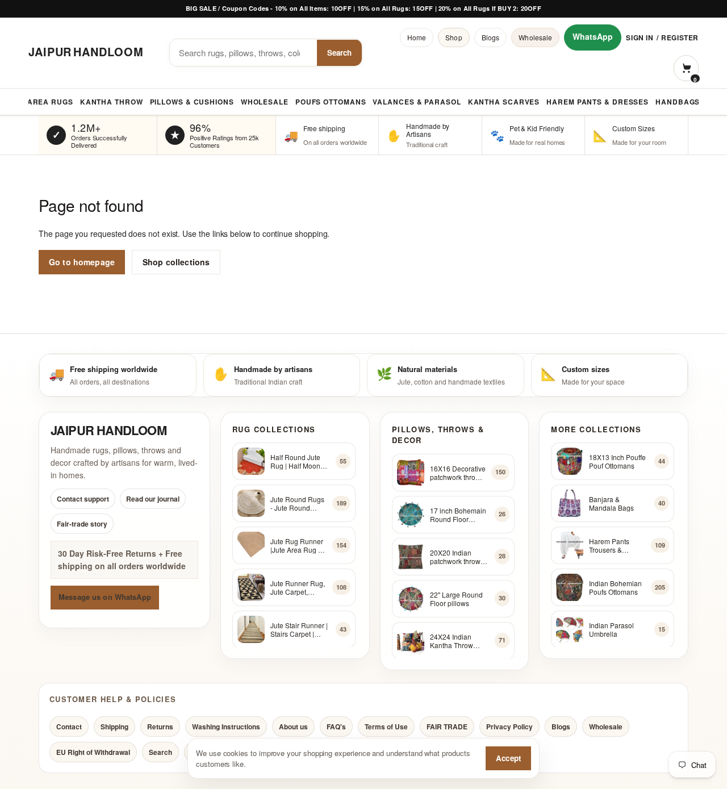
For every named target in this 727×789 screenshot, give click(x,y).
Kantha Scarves (504, 102)
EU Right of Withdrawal (93, 752)
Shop (453, 37)
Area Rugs (50, 102)
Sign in (639, 37)
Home (416, 37)
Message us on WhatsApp (105, 597)
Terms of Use (386, 726)
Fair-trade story (82, 524)
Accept (508, 758)
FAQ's (336, 726)
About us (293, 726)
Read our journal (152, 499)
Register (680, 37)
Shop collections (176, 262)
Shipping (114, 726)
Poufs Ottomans (330, 102)
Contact (69, 726)
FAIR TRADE (447, 726)
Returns (160, 726)
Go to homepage (82, 262)
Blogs (491, 37)
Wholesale (535, 37)
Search (339, 52)
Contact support (83, 499)
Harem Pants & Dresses (597, 102)
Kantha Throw (111, 102)
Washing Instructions (226, 726)
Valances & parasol (417, 102)
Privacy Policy (509, 726)
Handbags (677, 102)
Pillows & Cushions (192, 102)
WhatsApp (593, 36)
